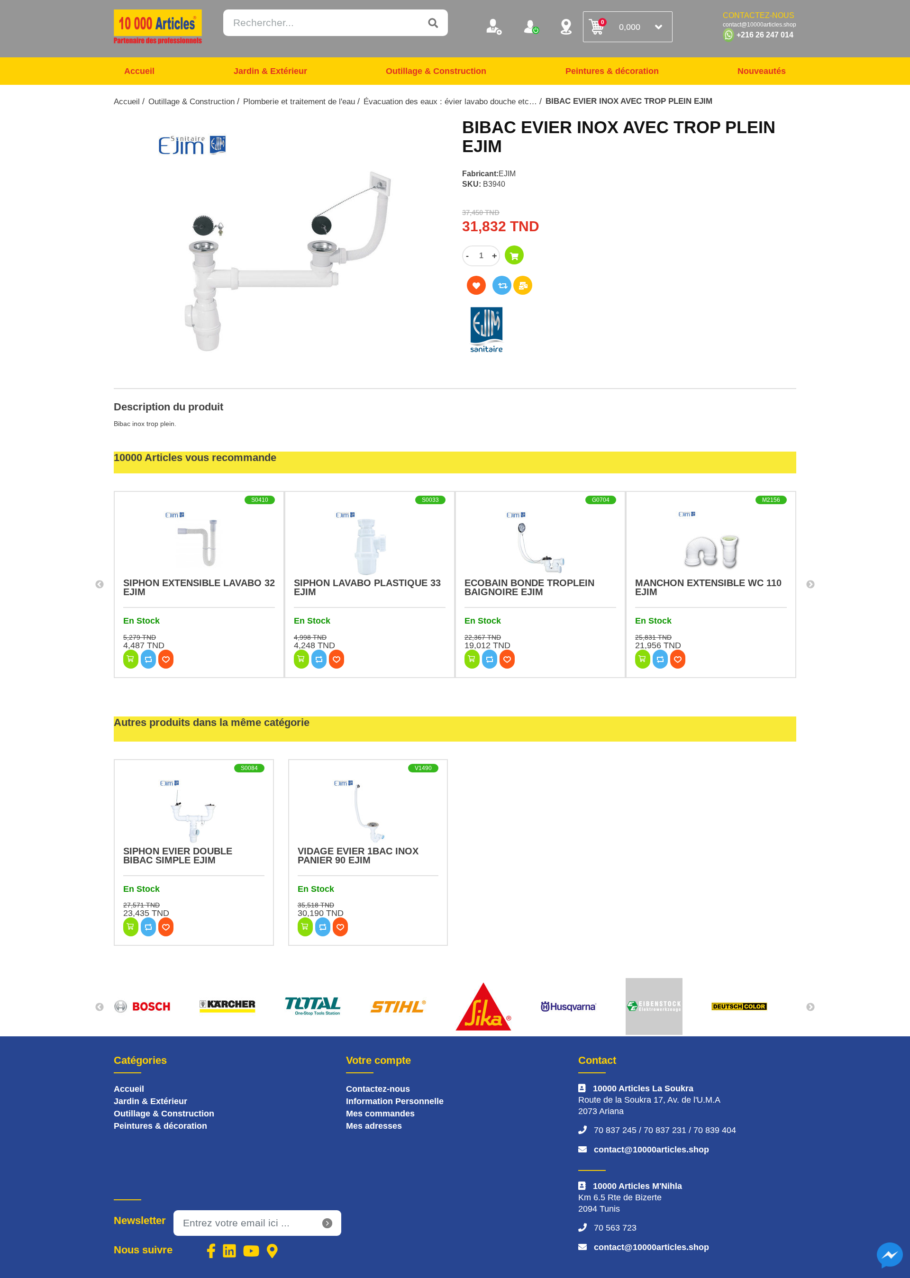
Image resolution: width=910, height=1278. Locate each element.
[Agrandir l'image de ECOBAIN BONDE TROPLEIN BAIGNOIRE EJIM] (540, 543)
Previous (99, 584)
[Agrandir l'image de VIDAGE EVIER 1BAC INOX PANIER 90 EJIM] (368, 811)
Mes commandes (380, 1113)
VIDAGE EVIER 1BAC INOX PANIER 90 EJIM (358, 855)
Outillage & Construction (436, 71)
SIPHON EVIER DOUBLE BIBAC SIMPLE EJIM (177, 855)
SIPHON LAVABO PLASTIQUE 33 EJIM (367, 587)
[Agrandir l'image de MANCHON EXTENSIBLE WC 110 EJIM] (711, 543)
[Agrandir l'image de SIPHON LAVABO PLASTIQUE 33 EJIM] (370, 543)
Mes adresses (374, 1126)
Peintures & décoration (612, 71)
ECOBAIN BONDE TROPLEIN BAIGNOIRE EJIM (529, 587)
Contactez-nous (378, 1089)
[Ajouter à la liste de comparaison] (501, 285)
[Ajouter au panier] (514, 254)
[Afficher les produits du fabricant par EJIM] (561, 330)
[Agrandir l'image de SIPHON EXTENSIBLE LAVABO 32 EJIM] (199, 543)
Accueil (139, 71)
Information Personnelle (395, 1101)
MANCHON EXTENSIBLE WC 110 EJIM (708, 587)
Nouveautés (761, 71)
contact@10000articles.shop (651, 1149)
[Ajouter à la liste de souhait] (476, 285)
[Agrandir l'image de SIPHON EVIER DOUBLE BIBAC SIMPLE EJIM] (193, 811)
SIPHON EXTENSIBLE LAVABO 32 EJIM (199, 587)
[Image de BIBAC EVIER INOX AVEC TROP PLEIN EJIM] (281, 248)
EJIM (507, 174)
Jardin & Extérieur (270, 71)
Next (810, 584)
